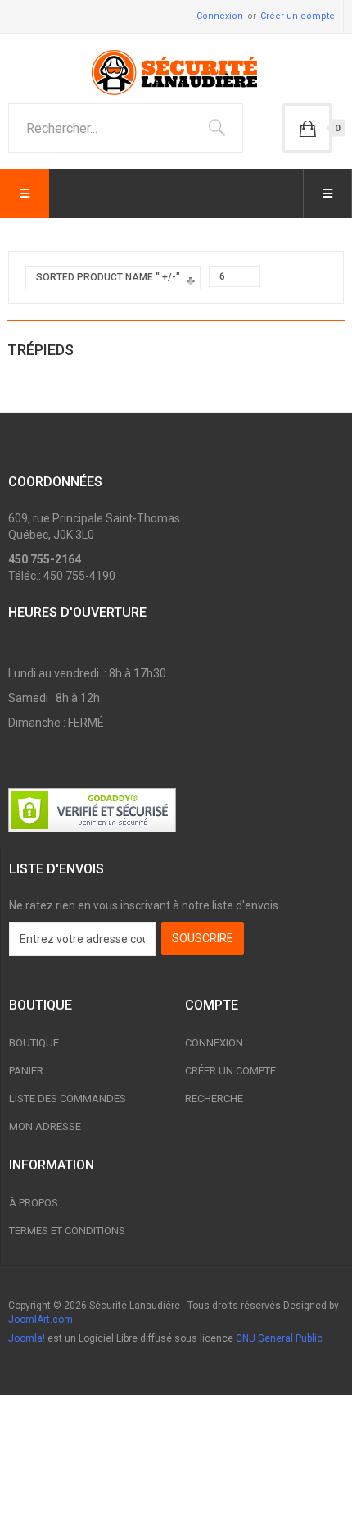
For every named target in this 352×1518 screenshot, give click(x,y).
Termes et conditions (67, 1230)
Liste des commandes (67, 1098)
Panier (26, 1070)
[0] (307, 128)
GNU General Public (279, 1338)
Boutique (34, 1043)
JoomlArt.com (40, 1319)
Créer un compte (297, 16)
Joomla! (26, 1338)
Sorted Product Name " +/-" (108, 277)
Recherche (214, 1098)
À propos (33, 1203)
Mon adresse (45, 1126)
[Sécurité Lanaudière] (176, 72)
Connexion (219, 16)
